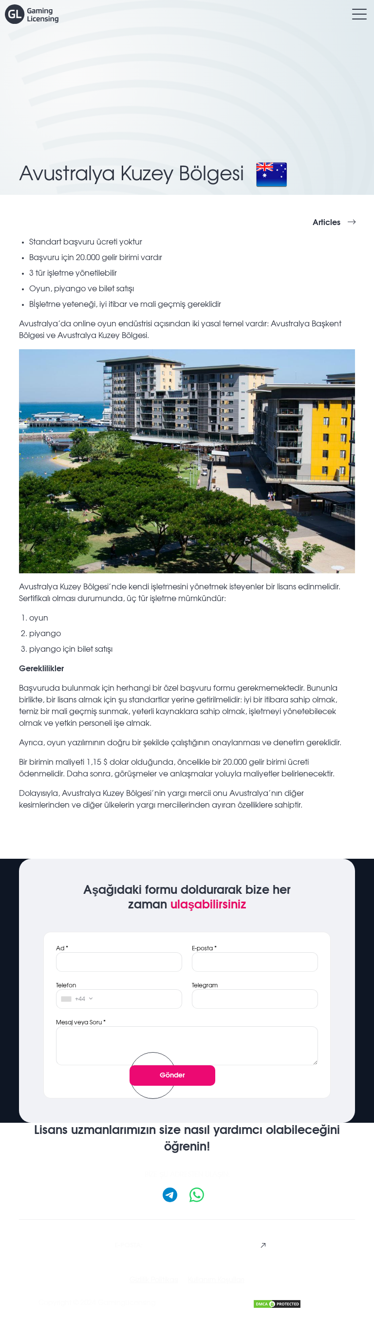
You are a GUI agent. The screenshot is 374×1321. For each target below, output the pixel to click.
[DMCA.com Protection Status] (277, 1302)
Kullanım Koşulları (216, 1280)
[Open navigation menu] (359, 14)
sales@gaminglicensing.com (185, 1245)
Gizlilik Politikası (154, 1280)
